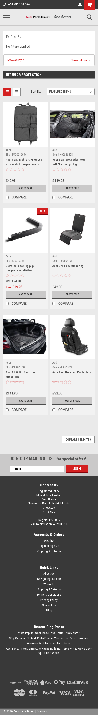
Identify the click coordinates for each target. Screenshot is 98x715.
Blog (49, 610)
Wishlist (49, 540)
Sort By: (36, 91)
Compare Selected (78, 439)
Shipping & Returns (49, 551)
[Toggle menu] (6, 17)
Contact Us (49, 605)
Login (42, 546)
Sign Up (54, 546)
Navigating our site (49, 579)
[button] (49, 60)
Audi (8, 150)
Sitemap (42, 711)
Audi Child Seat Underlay (67, 266)
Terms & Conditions (49, 594)
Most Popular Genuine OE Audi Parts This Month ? (49, 633)
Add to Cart (25, 188)
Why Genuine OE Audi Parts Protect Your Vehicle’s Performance (49, 638)
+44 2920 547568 (19, 4)
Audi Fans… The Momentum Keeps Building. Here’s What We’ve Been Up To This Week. (49, 651)
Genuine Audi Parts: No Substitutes (49, 643)
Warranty (49, 584)
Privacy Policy (49, 600)
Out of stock (72, 401)
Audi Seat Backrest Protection (71, 372)
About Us (49, 573)
